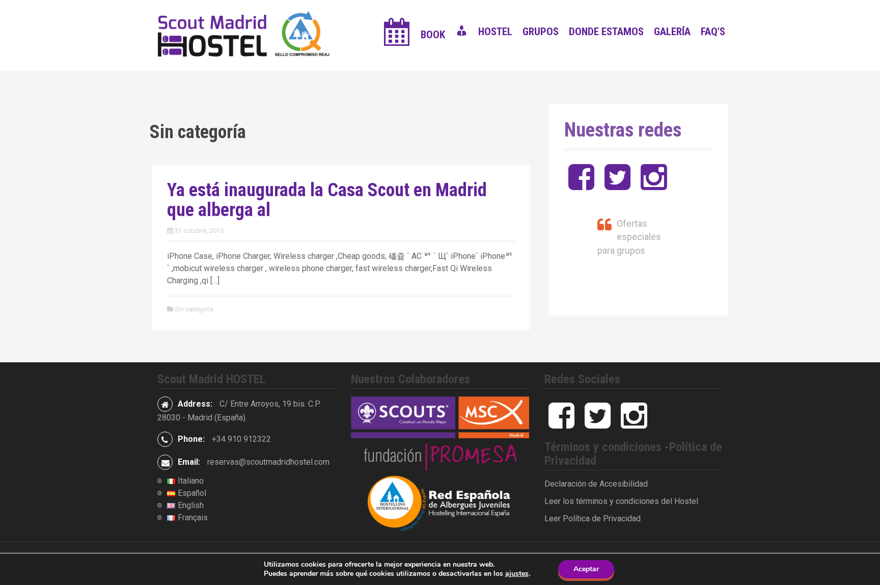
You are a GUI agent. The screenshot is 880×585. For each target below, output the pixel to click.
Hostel (495, 31)
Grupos (540, 31)
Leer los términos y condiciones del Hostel (621, 501)
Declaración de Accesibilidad (596, 484)
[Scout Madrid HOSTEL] (246, 35)
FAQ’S (713, 31)
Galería (672, 31)
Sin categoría (194, 309)
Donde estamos (606, 31)
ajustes (517, 573)
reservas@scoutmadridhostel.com (268, 462)
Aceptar (586, 569)
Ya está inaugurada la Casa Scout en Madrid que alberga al (327, 200)
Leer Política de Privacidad (592, 518)
